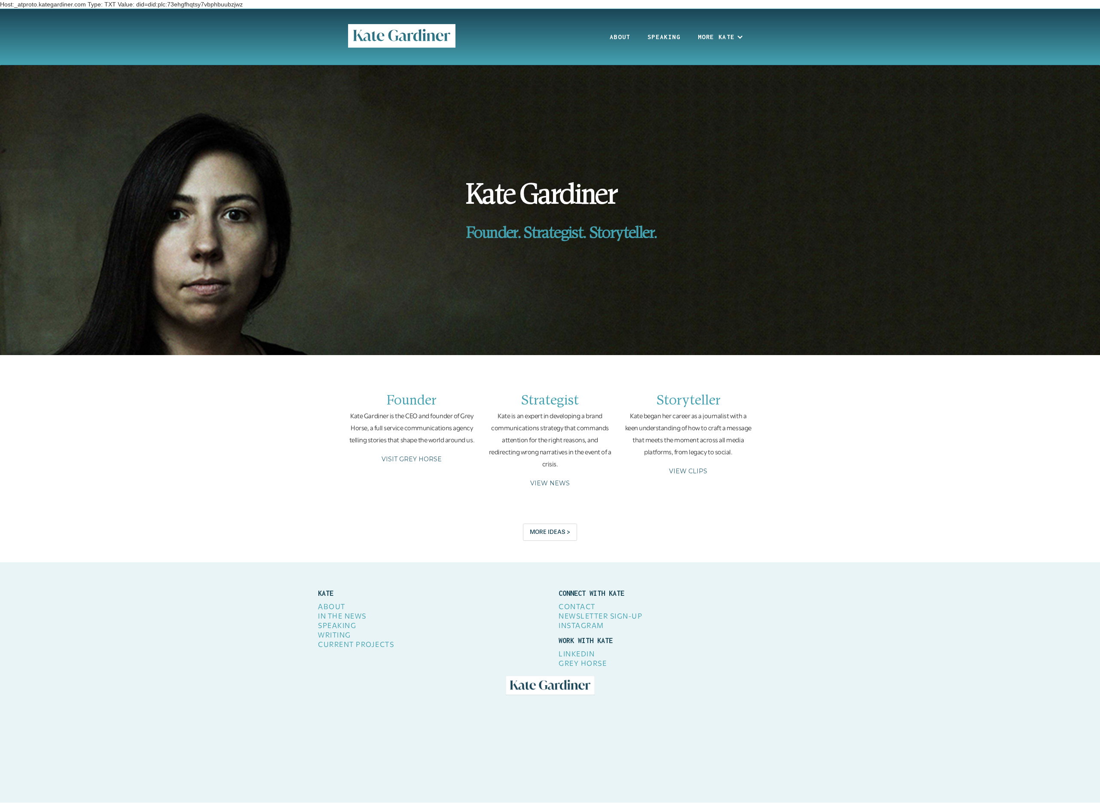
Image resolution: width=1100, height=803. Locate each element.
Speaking (664, 36)
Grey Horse (583, 664)
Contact (577, 607)
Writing (334, 636)
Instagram (581, 626)
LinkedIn (577, 655)
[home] (401, 36)
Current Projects (356, 645)
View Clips (688, 471)
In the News (342, 617)
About (620, 36)
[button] (720, 37)
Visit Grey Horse (412, 459)
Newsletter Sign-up (600, 617)
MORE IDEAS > (550, 532)
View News (550, 483)
